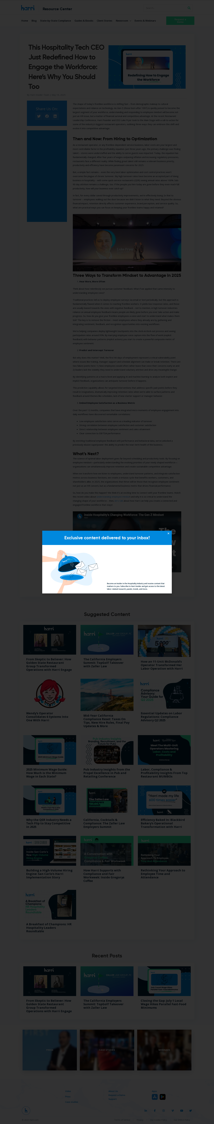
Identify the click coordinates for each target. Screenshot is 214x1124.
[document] (107, 562)
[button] (168, 533)
